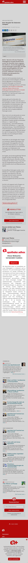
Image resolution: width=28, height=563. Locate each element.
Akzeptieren (14, 263)
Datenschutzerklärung (17, 312)
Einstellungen (21, 314)
